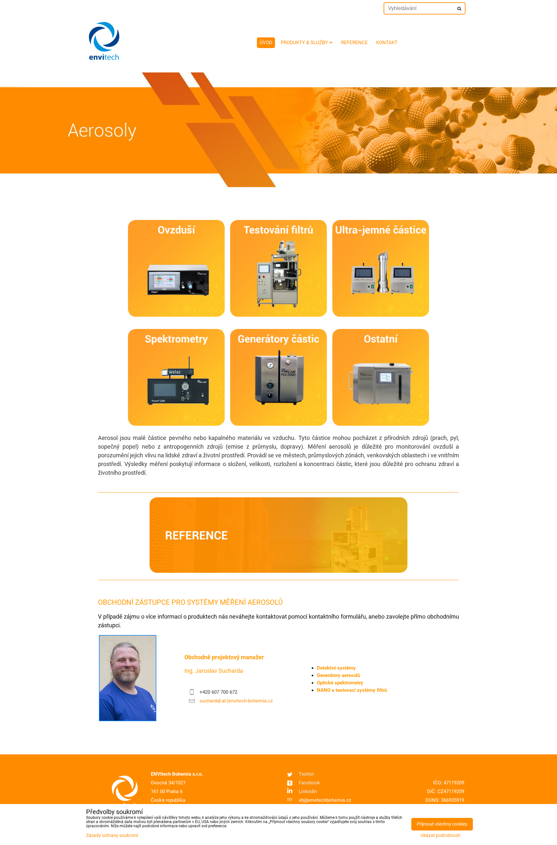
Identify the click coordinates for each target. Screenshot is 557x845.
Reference (354, 42)
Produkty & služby (304, 42)
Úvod (265, 42)
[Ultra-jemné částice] (380, 315)
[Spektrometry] (176, 424)
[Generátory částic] (278, 424)
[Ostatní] (380, 424)
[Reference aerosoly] (278, 571)
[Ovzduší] (176, 315)
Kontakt (386, 42)
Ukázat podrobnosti (440, 835)
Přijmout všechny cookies (442, 824)
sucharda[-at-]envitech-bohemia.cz (236, 701)
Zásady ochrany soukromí (112, 835)
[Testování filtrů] (278, 315)
